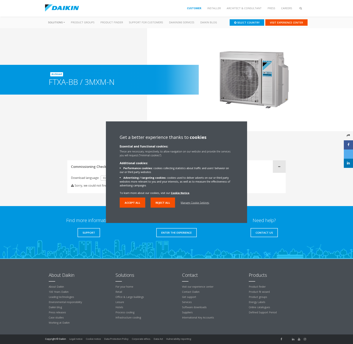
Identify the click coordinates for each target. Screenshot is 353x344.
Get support (189, 297)
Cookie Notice (180, 192)
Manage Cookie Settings (195, 202)
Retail (118, 291)
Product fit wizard (259, 291)
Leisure (119, 302)
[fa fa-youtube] (299, 339)
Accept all (132, 202)
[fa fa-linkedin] (293, 339)
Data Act (158, 339)
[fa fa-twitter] (287, 339)
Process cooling (124, 312)
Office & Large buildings (129, 297)
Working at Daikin (59, 322)
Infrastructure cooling (128, 317)
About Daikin (56, 286)
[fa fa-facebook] (281, 339)
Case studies (56, 317)
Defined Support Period (263, 312)
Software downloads (194, 307)
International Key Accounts (198, 317)
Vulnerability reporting (178, 339)
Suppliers (187, 312)
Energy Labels (257, 302)
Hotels (119, 307)
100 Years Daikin (59, 291)
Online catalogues (259, 307)
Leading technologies (61, 297)
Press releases (57, 312)
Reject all (163, 202)
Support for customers (146, 22)
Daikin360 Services (181, 22)
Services (187, 302)
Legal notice (76, 339)
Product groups (83, 22)
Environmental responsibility (65, 302)
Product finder (111, 22)
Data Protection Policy (116, 339)
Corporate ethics (141, 339)
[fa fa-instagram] (305, 339)
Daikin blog (208, 22)
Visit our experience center (197, 286)
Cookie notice (93, 339)
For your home (124, 286)
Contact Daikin (190, 291)
